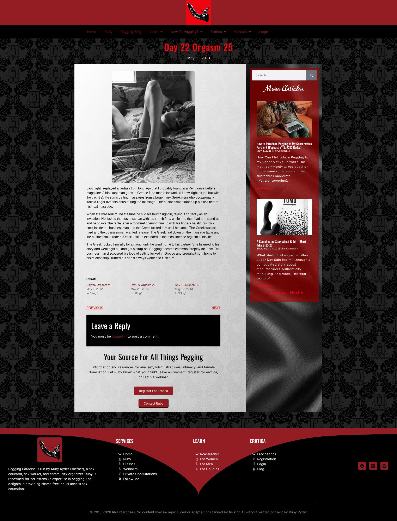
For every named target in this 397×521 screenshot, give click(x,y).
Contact (240, 32)
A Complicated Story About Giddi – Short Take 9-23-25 (281, 243)
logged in (119, 336)
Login (263, 32)
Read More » (264, 187)
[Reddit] (362, 466)
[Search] (311, 75)
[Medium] (373, 466)
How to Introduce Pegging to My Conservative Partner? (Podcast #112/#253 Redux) (284, 145)
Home (91, 32)
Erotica (216, 32)
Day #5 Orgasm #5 (98, 284)
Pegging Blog (131, 32)
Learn (154, 32)
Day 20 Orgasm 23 (143, 284)
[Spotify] (384, 466)
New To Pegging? (184, 32)
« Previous (276, 292)
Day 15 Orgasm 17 (187, 284)
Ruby (108, 32)
